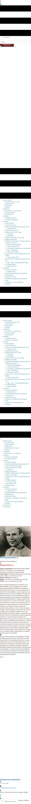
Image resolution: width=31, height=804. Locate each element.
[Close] (0, 563)
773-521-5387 (4, 783)
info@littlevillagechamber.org (8, 788)
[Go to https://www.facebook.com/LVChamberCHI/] (15, 1)
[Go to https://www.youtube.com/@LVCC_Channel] (15, 4)
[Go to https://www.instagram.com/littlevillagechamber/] (15, 3)
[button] (7, 45)
